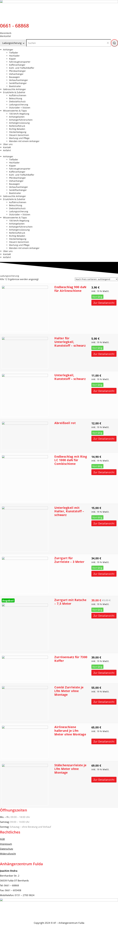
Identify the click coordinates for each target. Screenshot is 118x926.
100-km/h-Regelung (19, 113)
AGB (2, 838)
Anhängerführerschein (21, 119)
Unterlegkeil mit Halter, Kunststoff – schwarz (69, 511)
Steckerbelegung (17, 132)
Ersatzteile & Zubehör (14, 92)
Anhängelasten (17, 116)
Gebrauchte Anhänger (14, 89)
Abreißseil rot (65, 423)
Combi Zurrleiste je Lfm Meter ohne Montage (69, 691)
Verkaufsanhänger (18, 80)
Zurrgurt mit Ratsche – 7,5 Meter (70, 602)
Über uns (8, 144)
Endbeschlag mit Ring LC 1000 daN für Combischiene (70, 460)
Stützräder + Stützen (19, 107)
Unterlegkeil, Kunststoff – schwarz (70, 377)
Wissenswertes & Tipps (15, 110)
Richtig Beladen (17, 129)
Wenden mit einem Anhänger (24, 141)
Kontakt (7, 147)
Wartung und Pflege (19, 138)
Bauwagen (14, 77)
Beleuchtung (15, 98)
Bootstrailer (15, 86)
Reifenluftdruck (17, 125)
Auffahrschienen (17, 95)
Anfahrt (7, 150)
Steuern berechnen (19, 135)
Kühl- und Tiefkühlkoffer (21, 67)
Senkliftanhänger (18, 83)
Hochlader (14, 55)
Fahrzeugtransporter (19, 61)
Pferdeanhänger (17, 70)
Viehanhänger (16, 74)
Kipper (12, 58)
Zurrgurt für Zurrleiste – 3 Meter (69, 560)
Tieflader (13, 52)
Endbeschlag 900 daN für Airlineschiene (70, 289)
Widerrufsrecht (8, 853)
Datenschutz (6, 848)
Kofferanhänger (17, 64)
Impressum (6, 843)
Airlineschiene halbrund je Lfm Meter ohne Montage (70, 730)
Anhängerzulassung (19, 122)
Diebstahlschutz (17, 101)
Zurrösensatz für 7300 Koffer (70, 659)
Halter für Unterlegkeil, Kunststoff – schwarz (70, 342)
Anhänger (8, 49)
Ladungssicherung (18, 104)
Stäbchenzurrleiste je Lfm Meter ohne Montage (70, 769)
